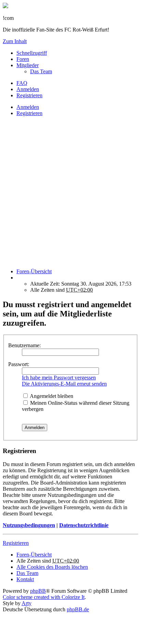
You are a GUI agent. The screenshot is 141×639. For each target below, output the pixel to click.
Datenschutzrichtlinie (83, 525)
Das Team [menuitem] (41, 71)
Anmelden (27, 107)
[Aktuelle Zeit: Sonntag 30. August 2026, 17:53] (18, 277)
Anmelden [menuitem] (27, 89)
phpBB (38, 591)
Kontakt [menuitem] (25, 579)
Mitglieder (27, 65)
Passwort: (18, 364)
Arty (26, 603)
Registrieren (29, 113)
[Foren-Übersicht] (5, 6)
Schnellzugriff (31, 53)
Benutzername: (24, 345)
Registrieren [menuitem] (29, 95)
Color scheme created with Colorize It (44, 597)
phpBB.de (78, 609)
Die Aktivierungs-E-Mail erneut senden (64, 384)
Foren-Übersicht (34, 554)
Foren (22, 59)
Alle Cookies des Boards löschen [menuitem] (52, 567)
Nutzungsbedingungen (29, 525)
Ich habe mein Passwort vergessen (59, 377)
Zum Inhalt (15, 41)
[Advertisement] (70, 192)
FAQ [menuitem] (21, 83)
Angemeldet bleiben (51, 396)
